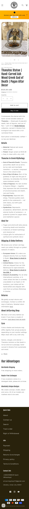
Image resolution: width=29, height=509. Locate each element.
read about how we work (16, 319)
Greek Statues (20, 126)
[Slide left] (10, 60)
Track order (7, 429)
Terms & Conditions (11, 464)
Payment (6, 446)
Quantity (3, 95)
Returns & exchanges (11, 455)
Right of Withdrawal (11, 433)
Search (6, 424)
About (5, 415)
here (11, 306)
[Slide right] (18, 60)
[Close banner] (26, 14)
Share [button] (5, 354)
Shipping (3, 92)
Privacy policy (9, 459)
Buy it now (14, 110)
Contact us (7, 420)
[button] (2, 5)
